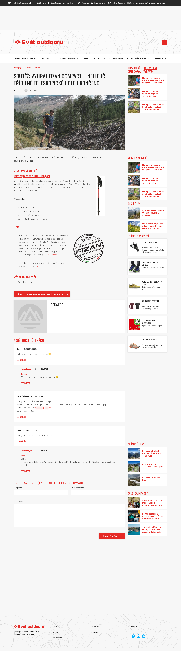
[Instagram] (138, 636)
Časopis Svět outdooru (138, 58)
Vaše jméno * (18, 488)
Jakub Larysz (26, 368)
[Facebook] (133, 636)
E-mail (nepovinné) (77, 488)
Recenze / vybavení (67, 58)
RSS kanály (135, 626)
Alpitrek (37, 266)
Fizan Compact (52, 254)
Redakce (56, 632)
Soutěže (37, 67)
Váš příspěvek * (19, 502)
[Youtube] (143, 636)
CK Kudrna (96, 632)
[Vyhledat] (164, 42)
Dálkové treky (48, 58)
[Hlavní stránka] (37, 42)
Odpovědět (21, 359)
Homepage (18, 67)
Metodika (98, 58)
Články (85, 58)
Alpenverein (57, 637)
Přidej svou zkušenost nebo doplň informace (40, 294)
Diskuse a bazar (116, 58)
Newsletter (96, 626)
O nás (55, 626)
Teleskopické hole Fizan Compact (32, 176)
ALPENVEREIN (160, 58)
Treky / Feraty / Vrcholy (26, 58)
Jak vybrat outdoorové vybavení (142, 69)
